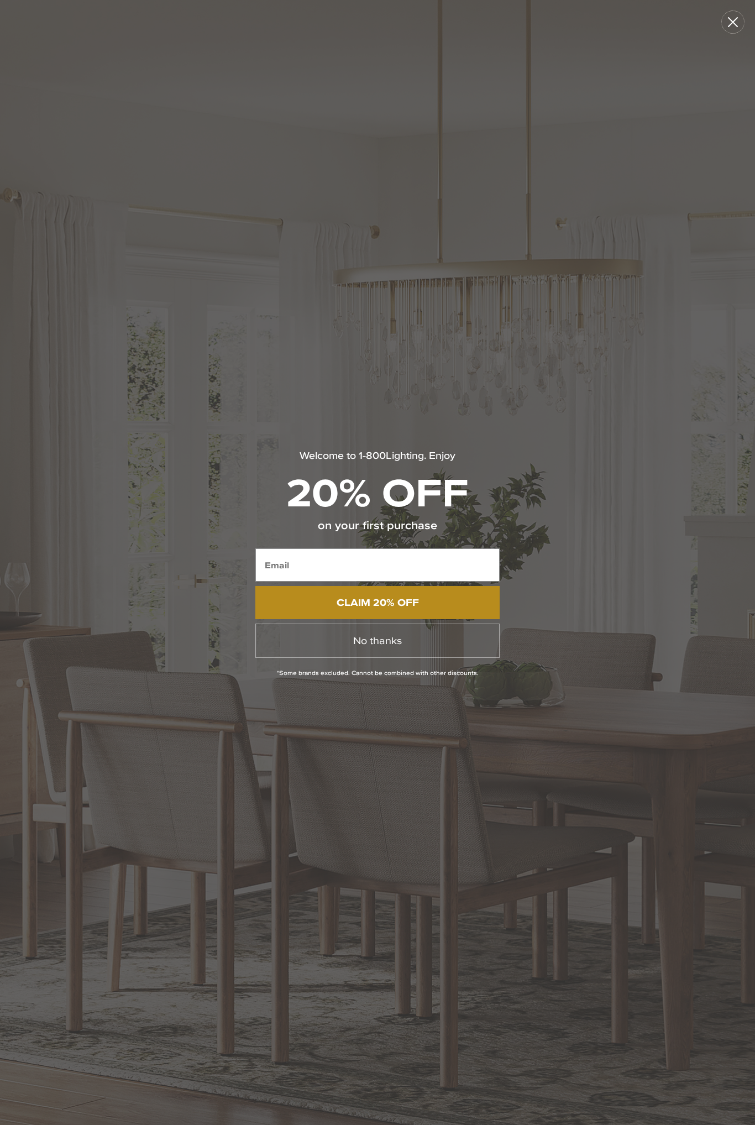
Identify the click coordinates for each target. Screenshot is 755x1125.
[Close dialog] (733, 22)
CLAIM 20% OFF (378, 602)
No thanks (377, 640)
